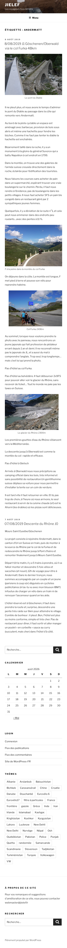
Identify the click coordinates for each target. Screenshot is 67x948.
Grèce (36, 806)
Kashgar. (40, 812)
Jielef (12, 4)
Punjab (55, 836)
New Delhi (12, 830)
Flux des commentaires (18, 754)
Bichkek (11, 787)
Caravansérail (28, 787)
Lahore (11, 824)
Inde (46, 806)
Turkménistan (15, 855)
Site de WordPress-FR (18, 761)
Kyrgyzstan (44, 818)
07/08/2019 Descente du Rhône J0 (31, 524)
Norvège (28, 830)
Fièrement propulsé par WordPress (23, 940)
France (51, 800)
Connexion (11, 741)
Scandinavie (14, 849)
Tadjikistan (48, 849)
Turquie (31, 855)
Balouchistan (43, 781)
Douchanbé (26, 794)
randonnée (25, 842)
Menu (35, 17)
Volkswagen (47, 855)
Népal (40, 830)
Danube (11, 794)
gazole (25, 806)
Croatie (55, 787)
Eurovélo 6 (43, 794)
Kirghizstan (13, 818)
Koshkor (29, 818)
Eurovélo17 (13, 800)
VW (9, 861)
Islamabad (25, 812)
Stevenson (31, 849)
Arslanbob (26, 781)
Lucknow (24, 824)
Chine (43, 787)
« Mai (16, 717)
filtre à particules (33, 800)
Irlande (11, 812)
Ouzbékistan (14, 836)
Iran (56, 806)
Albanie (11, 781)
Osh (50, 830)
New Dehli (39, 824)
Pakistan (30, 836)
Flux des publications (17, 748)
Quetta (11, 842)
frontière (12, 806)
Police (42, 836)
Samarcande (43, 842)
